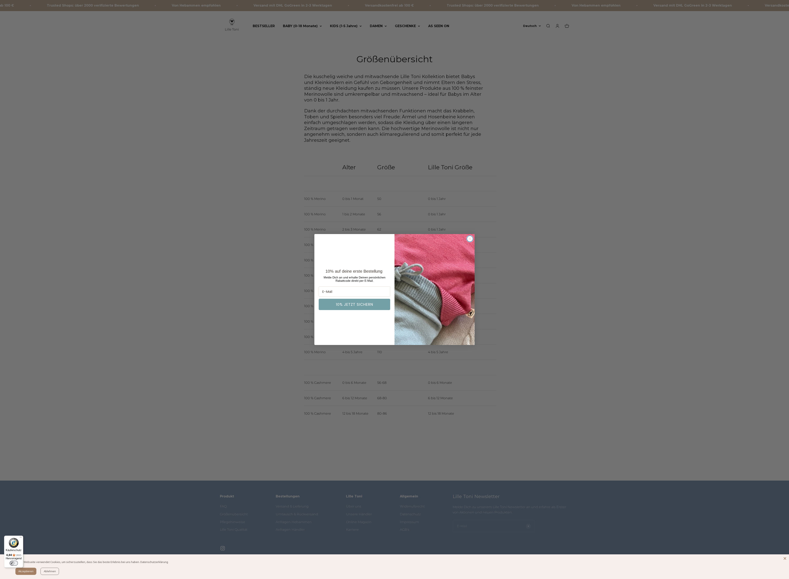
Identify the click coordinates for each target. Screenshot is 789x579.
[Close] (785, 558)
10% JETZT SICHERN (354, 304)
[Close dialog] (470, 239)
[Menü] (20, 538)
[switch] (14, 563)
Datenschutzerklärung (154, 562)
